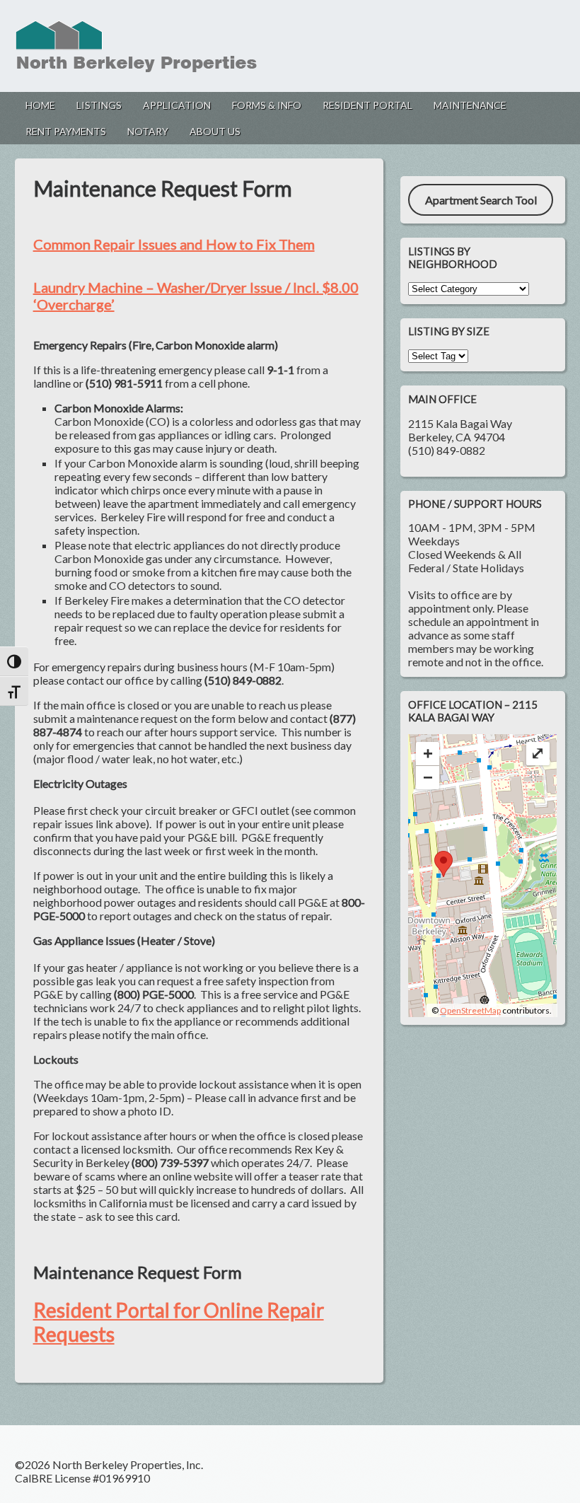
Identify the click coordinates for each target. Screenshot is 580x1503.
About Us (215, 131)
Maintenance (470, 105)
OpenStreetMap (470, 1010)
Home (40, 105)
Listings (99, 105)
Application (177, 105)
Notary (147, 131)
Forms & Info (266, 105)
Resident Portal (367, 105)
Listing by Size (448, 331)
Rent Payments (65, 131)
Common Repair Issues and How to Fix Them (174, 244)
